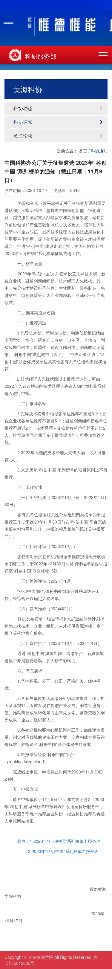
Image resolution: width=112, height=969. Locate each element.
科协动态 (23, 108)
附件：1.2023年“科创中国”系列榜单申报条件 (58, 841)
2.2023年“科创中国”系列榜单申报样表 (63, 851)
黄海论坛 (23, 135)
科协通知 (23, 121)
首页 (83, 151)
